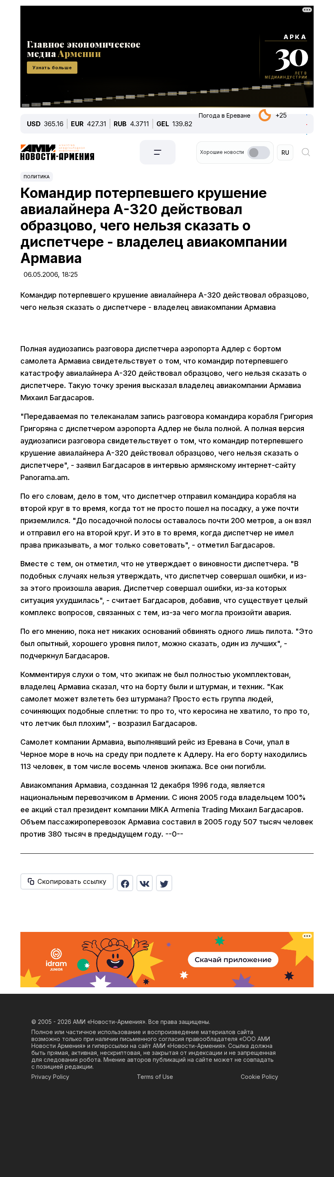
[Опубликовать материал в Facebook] (125, 883)
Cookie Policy (259, 1076)
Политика (37, 177)
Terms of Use (155, 1076)
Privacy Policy (50, 1076)
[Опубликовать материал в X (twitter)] (164, 883)
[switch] (258, 152)
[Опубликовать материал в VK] (144, 883)
